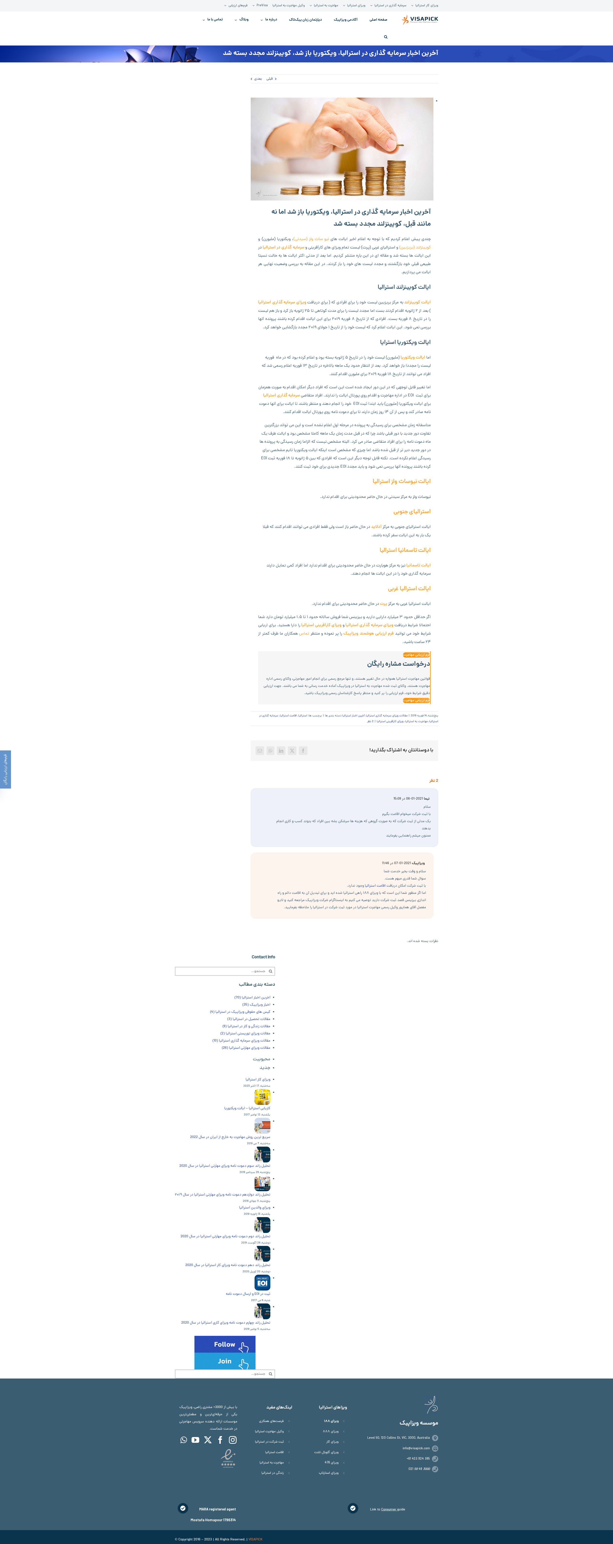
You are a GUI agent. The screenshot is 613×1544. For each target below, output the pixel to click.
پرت (383, 604)
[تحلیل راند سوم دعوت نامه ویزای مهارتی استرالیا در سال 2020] (262, 1150)
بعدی (258, 79)
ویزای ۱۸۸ (331, 1421)
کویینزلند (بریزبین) (415, 248)
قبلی (270, 79)
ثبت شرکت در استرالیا (269, 1441)
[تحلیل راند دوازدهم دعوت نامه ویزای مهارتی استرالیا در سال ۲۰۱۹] (262, 1179)
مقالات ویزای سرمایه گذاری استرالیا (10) (241, 1040)
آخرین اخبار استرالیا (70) (252, 997)
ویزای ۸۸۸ (331, 1431)
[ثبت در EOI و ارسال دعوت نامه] (262, 1278)
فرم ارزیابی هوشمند (377, 634)
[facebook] (220, 1440)
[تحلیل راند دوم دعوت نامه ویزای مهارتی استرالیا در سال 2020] (262, 1220)
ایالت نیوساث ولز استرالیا (402, 482)
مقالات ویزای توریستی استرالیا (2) (245, 1033)
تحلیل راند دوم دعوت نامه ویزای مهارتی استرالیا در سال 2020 (225, 1236)
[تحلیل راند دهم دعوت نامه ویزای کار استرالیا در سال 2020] (262, 1249)
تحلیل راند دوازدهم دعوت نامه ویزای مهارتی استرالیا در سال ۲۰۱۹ (222, 1194)
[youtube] (195, 1440)
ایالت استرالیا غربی (409, 589)
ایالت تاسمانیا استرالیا (405, 551)
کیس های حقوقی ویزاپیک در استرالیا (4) (240, 1012)
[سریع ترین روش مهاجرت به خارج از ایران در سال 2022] (262, 1121)
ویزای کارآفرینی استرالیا (321, 625)
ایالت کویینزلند (417, 303)
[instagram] (233, 1440)
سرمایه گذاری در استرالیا (283, 248)
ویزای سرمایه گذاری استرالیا (369, 625)
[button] (386, 36)
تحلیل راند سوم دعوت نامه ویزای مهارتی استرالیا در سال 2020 (224, 1166)
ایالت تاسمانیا (418, 566)
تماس (304, 634)
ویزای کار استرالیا (258, 1079)
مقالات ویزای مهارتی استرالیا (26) (246, 1048)
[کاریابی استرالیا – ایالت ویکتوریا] (262, 1092)
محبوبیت (261, 1059)
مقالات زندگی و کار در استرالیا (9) (246, 1026)
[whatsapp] (183, 1440)
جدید (265, 1068)
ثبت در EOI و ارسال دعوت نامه (248, 1294)
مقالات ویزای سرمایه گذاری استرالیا (387, 716)
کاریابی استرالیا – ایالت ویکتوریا (247, 1108)
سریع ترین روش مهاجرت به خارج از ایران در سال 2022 (230, 1137)
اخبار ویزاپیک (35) (256, 1005)
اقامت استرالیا (375, 886)
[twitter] (208, 1440)
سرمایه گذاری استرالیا (281, 396)
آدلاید (376, 527)
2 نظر (370, 721)
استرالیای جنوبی (412, 512)
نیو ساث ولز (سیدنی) (311, 239)
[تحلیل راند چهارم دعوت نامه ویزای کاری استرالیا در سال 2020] (262, 1307)
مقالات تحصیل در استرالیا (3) (248, 1019)
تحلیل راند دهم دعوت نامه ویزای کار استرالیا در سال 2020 (227, 1265)
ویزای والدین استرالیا (254, 1207)
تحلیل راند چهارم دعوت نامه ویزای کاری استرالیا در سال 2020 (225, 1323)
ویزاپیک (350, 634)
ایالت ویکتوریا (413, 358)
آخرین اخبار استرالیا (353, 716)
